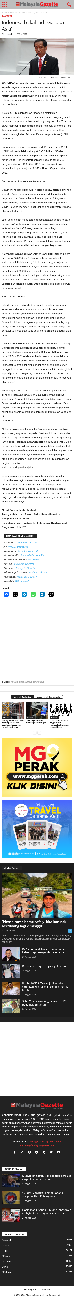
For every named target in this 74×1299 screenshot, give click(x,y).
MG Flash (33, 559)
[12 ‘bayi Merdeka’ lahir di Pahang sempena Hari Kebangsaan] (11, 1197)
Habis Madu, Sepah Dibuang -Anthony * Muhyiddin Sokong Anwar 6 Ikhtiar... (46, 1211)
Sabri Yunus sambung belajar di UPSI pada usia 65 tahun (44, 1002)
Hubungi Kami (31, 1289)
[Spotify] (30, 1152)
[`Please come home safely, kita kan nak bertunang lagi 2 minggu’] (37, 895)
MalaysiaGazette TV (32, 555)
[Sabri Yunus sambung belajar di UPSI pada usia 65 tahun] (11, 1006)
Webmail (46, 1289)
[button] (68, 5)
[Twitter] (52, 1152)
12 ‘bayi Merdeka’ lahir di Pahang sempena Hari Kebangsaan (42, 1194)
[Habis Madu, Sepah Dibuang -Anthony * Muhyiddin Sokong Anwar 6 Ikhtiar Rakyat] (11, 1215)
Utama (6, 916)
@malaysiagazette (18, 546)
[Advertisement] (37, 640)
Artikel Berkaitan (22, 697)
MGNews (6, 1256)
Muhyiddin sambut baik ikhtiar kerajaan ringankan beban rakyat (47, 1177)
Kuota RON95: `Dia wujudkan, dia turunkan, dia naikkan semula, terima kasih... (45, 987)
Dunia (5, 1267)
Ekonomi (13, 682)
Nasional (6, 1240)
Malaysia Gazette (28, 542)
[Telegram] (37, 1152)
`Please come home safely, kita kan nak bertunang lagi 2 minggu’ (34, 923)
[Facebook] (15, 1152)
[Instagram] (22, 1152)
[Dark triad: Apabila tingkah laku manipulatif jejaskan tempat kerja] (61, 710)
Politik (5, 1251)
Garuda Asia (25, 682)
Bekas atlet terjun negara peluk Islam (45, 966)
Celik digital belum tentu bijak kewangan (36, 721)
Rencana (14, 12)
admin (10, 34)
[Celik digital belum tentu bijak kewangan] (37, 710)
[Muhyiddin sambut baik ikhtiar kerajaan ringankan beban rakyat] (11, 1180)
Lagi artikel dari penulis (48, 697)
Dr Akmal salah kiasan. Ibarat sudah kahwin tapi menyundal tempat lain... (45, 950)
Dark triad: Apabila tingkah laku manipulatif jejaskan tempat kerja (59, 723)
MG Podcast (22, 580)
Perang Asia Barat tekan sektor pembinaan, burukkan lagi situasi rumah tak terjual (13, 723)
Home (4, 12)
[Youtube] (59, 1152)
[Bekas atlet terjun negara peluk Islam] (11, 971)
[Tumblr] (44, 1152)
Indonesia (38, 682)
